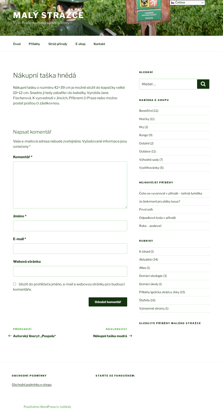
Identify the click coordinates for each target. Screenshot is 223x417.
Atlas (142, 268)
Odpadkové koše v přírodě (157, 217)
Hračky (144, 119)
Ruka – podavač (150, 226)
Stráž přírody (57, 44)
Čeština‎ (179, 2)
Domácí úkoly (148, 284)
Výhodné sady (149, 159)
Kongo (143, 135)
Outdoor (145, 151)
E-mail (19, 239)
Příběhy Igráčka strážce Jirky (159, 292)
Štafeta (144, 300)
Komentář (22, 157)
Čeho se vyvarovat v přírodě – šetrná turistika (170, 193)
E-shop (80, 44)
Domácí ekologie (150, 276)
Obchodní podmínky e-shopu (32, 384)
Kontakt (99, 44)
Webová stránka (27, 262)
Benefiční (146, 110)
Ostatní (144, 143)
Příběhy (34, 44)
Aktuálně (145, 259)
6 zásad (144, 251)
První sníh (146, 209)
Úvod (16, 44)
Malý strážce (48, 15)
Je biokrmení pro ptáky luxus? (159, 201)
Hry (141, 127)
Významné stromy (152, 308)
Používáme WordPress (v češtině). (47, 407)
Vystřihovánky (149, 167)
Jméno (20, 216)
